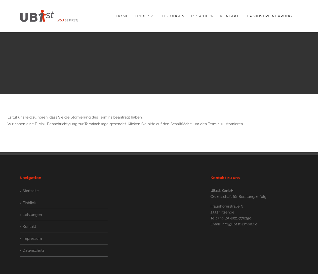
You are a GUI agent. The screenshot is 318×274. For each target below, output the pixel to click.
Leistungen (32, 215)
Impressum (32, 238)
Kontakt (29, 226)
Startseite (31, 191)
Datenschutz (33, 250)
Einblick (29, 203)
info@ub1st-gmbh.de (239, 224)
